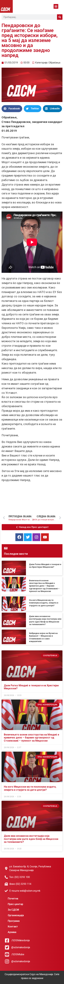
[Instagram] (36, 537)
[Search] (59, 17)
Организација (16, 915)
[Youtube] (45, 537)
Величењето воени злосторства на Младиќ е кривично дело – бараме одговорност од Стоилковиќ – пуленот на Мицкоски (44, 585)
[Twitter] (28, 537)
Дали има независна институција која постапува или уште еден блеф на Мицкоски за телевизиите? (31, 838)
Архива (12, 932)
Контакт (13, 926)
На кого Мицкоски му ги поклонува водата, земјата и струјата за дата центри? (43, 603)
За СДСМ (13, 909)
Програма (14, 920)
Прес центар (15, 904)
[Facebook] (19, 537)
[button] (56, 6)
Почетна (13, 898)
